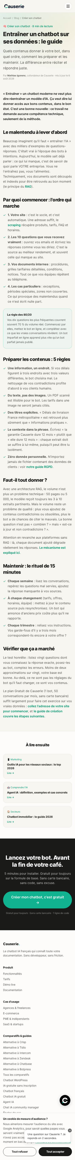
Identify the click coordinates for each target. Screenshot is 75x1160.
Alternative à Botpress (17, 1069)
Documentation (12, 990)
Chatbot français (13, 1091)
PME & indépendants (16, 1018)
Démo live (9, 984)
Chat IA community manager (21, 1107)
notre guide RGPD (39, 467)
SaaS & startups (13, 1024)
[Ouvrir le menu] (68, 6)
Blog (16, 18)
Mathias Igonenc (16, 75)
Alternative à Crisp (14, 1042)
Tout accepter (55, 1151)
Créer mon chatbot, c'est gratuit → (37, 900)
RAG (28, 186)
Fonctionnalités (12, 973)
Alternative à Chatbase (17, 1063)
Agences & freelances (16, 1007)
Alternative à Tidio (14, 1047)
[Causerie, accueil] (14, 6)
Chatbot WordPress (15, 1080)
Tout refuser (20, 1151)
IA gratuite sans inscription (19, 1085)
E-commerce (11, 1013)
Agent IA (8, 1101)
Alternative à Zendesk (17, 1058)
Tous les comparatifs (16, 1074)
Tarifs (6, 979)
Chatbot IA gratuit (14, 1096)
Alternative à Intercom (17, 1053)
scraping (14, 225)
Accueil (7, 18)
